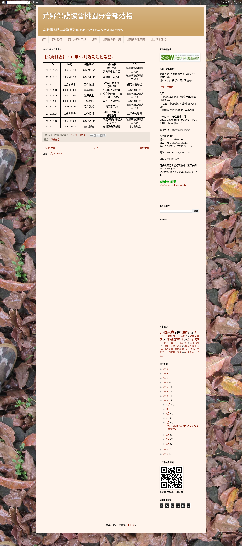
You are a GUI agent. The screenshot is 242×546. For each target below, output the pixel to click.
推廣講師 (189, 352)
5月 (168, 422)
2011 (166, 449)
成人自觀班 (193, 339)
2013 (166, 395)
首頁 (43, 39)
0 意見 (82, 135)
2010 (166, 453)
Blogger (131, 524)
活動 (182, 336)
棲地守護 (168, 342)
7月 (168, 417)
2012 (166, 400)
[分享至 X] (97, 135)
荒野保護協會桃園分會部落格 (88, 15)
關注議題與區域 (76, 39)
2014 (166, 391)
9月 (168, 413)
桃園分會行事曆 (111, 39)
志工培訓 (194, 342)
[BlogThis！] (94, 135)
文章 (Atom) (56, 153)
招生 (196, 332)
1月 (168, 443)
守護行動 (182, 342)
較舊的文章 (143, 148)
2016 (166, 382)
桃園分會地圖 (167, 86)
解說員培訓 (190, 346)
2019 (166, 368)
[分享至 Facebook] (101, 135)
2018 (166, 373)
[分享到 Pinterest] (104, 135)
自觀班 (166, 346)
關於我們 (56, 39)
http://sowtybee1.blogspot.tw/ (173, 184)
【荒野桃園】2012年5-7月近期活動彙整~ (78, 56)
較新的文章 (49, 148)
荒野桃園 (170, 336)
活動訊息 (55, 139)
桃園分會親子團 (135, 39)
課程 (94, 39)
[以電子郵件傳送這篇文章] (91, 135)
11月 (168, 404)
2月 (168, 439)
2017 (166, 377)
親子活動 (177, 346)
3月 (168, 434)
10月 (168, 408)
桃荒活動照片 (158, 39)
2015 (166, 386)
